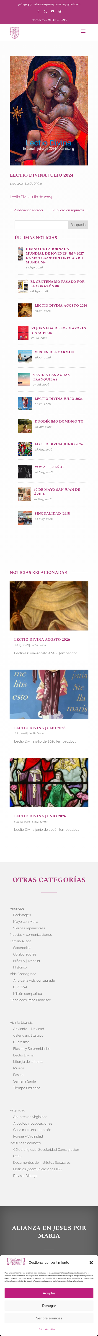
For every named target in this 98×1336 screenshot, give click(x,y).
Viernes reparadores (29, 928)
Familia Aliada (20, 941)
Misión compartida (27, 994)
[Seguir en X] (45, 11)
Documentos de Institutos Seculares (41, 1163)
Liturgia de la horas (28, 1062)
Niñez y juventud (26, 961)
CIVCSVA (20, 987)
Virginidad (17, 1110)
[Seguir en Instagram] (60, 11)
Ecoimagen (22, 915)
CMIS (63, 20)
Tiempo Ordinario (26, 1088)
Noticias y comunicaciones (31, 935)
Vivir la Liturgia (21, 1023)
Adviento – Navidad (28, 1029)
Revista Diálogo (25, 1176)
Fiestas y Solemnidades (31, 1049)
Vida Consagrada (23, 974)
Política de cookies (47, 1329)
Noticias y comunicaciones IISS (37, 1169)
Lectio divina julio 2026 (39, 728)
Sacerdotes (22, 948)
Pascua (18, 1075)
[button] (91, 1262)
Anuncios (17, 908)
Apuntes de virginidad (30, 1117)
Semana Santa (24, 1081)
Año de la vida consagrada (34, 980)
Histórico (20, 967)
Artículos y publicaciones (32, 1123)
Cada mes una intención (32, 1130)
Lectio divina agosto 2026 (42, 639)
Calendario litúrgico (28, 1035)
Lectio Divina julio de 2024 (31, 197)
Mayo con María (25, 922)
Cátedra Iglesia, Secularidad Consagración (46, 1150)
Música (18, 1068)
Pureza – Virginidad (28, 1136)
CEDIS (52, 20)
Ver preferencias (49, 1318)
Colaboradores (24, 954)
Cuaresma (21, 1042)
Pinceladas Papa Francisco (30, 1000)
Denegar (49, 1306)
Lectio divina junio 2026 (40, 816)
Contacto (38, 20)
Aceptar (49, 1293)
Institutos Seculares (25, 1143)
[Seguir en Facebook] (38, 11)
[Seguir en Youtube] (52, 11)
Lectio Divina (33, 183)
